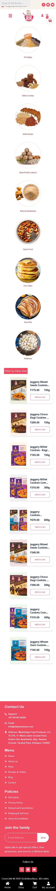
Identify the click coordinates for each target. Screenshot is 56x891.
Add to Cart (40, 397)
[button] (10, 16)
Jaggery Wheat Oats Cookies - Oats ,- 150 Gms (39, 645)
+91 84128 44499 (17, 717)
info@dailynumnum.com (20, 726)
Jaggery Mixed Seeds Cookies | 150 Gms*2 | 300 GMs (39, 549)
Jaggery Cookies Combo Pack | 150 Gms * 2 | (39, 614)
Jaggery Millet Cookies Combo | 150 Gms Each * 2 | (39, 484)
